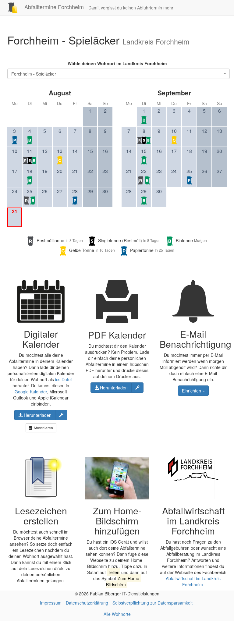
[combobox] (118, 74)
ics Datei (63, 379)
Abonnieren (43, 427)
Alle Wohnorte (117, 614)
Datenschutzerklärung (87, 603)
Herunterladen (37, 415)
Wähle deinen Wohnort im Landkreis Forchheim (117, 63)
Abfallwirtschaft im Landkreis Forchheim (193, 581)
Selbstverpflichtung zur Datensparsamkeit (152, 603)
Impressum (51, 603)
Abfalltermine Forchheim (53, 7)
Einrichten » (193, 391)
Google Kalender (31, 392)
